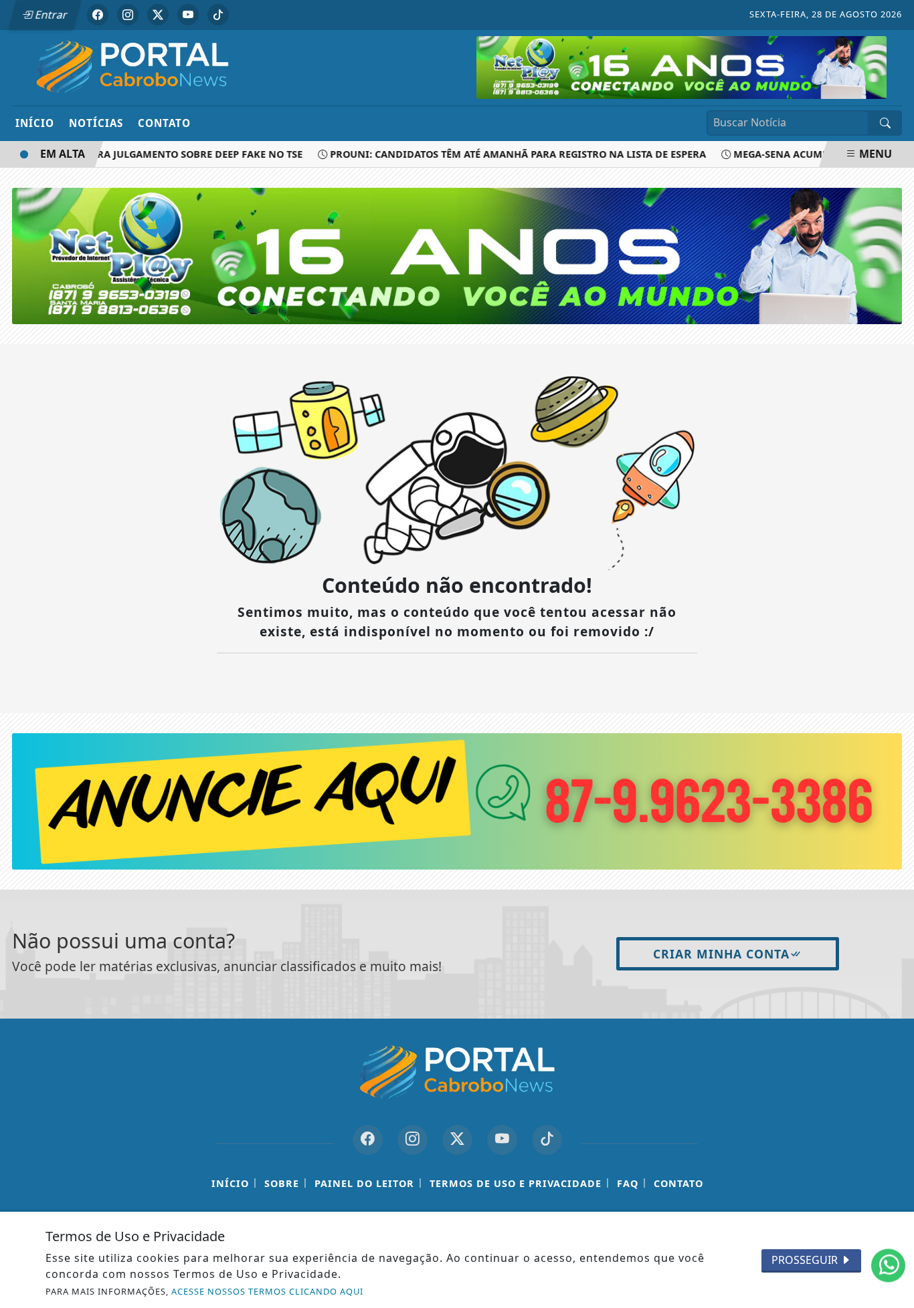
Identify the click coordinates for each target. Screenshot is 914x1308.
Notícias (96, 123)
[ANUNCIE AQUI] (457, 800)
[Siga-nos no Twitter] (457, 1140)
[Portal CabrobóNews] (132, 66)
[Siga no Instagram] (128, 14)
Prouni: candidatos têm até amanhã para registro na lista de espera (501, 154)
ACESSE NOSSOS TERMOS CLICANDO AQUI (267, 1291)
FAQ (627, 1183)
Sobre (281, 1183)
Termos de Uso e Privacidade (516, 1183)
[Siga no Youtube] (188, 14)
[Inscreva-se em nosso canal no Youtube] (502, 1140)
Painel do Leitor (364, 1183)
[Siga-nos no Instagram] (412, 1140)
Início (34, 123)
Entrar (50, 14)
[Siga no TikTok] (218, 14)
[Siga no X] (158, 14)
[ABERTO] (681, 66)
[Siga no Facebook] (97, 14)
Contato (164, 123)
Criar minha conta (721, 954)
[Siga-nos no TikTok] (547, 1140)
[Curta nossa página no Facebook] (368, 1140)
